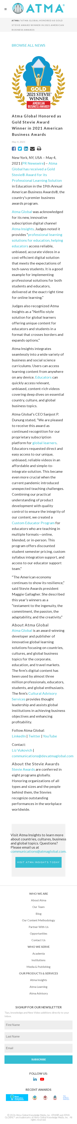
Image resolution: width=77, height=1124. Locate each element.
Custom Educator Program (33, 523)
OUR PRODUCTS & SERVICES (38, 973)
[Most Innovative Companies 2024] (17, 1097)
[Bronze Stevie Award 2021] (45, 1097)
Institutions (38, 960)
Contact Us (38, 940)
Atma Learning (38, 986)
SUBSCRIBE (38, 1059)
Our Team (38, 906)
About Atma (38, 900)
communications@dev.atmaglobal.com (42, 756)
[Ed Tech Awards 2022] (66, 1097)
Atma (15, 20)
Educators (43, 377)
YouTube (50, 736)
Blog (39, 913)
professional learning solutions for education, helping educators (37, 240)
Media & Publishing (38, 966)
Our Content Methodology (38, 920)
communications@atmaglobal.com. (38, 851)
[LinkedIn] (35, 1079)
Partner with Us (39, 926)
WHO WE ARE (38, 893)
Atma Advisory (38, 993)
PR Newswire (33, 163)
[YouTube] (42, 1079)
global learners (44, 443)
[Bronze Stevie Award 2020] (55, 1097)
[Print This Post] (39, 148)
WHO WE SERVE (39, 946)
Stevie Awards (23, 769)
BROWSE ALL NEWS (28, 45)
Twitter (34, 736)
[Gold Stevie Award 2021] (34, 1097)
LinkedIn (19, 736)
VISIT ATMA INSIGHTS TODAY (38, 862)
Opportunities (38, 933)
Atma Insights (23, 229)
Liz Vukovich (22, 750)
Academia (38, 953)
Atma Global (22, 211)
